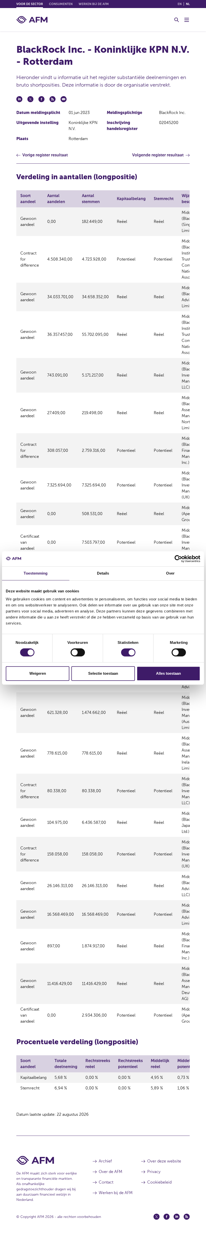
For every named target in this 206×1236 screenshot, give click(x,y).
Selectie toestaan (103, 673)
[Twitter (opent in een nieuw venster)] (156, 1217)
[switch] (78, 652)
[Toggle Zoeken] (177, 20)
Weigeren (37, 673)
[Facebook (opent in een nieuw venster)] (167, 1217)
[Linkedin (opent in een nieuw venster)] (177, 1217)
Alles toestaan (168, 673)
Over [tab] (170, 573)
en (180, 4)
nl (188, 4)
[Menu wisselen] (187, 20)
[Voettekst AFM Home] (47, 1160)
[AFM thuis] (31, 19)
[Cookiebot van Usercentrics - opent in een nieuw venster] (178, 559)
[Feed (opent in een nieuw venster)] (187, 1217)
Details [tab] (103, 573)
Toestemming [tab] (35, 573)
